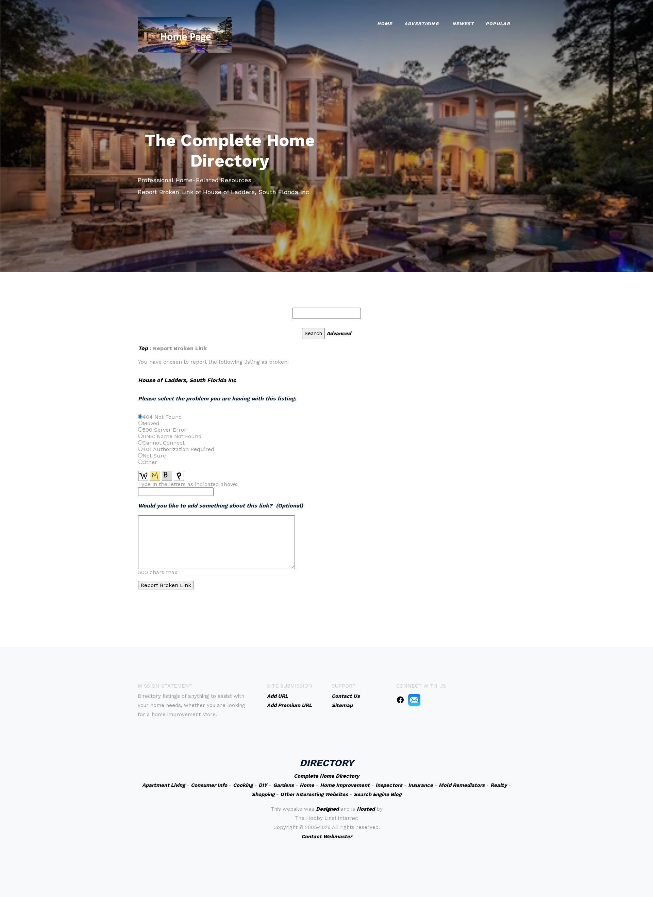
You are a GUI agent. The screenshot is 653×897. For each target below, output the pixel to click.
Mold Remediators (462, 785)
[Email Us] (414, 699)
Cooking (243, 785)
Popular (498, 23)
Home (384, 23)
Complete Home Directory (326, 776)
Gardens (283, 785)
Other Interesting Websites (314, 794)
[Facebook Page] (400, 699)
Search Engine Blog (377, 794)
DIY (262, 785)
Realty (498, 785)
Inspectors (388, 785)
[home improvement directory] (185, 34)
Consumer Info (209, 785)
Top (144, 348)
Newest (463, 23)
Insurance (420, 785)
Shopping (263, 794)
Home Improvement (345, 785)
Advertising (421, 23)
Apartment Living (163, 785)
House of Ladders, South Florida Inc (187, 380)
